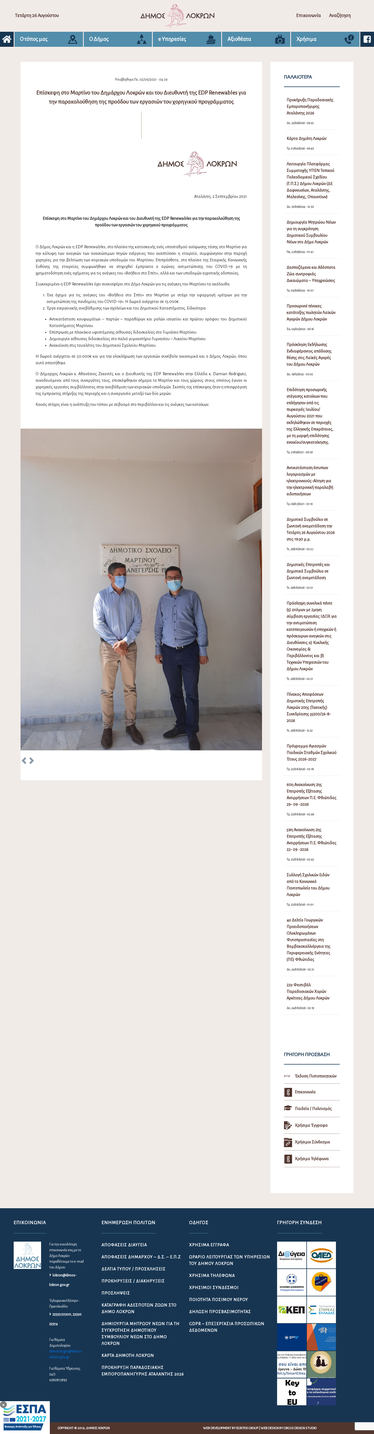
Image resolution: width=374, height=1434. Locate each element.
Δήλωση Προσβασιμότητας (220, 1311)
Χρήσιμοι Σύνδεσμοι (214, 1287)
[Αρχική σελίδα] (7, 39)
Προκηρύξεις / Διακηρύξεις (133, 1281)
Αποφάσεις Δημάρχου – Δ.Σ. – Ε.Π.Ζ (141, 1257)
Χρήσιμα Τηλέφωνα (212, 1275)
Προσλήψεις (116, 1293)
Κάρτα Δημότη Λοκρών (128, 1355)
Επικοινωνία (308, 15)
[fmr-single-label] (291, 1255)
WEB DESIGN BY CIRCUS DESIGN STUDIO (289, 1428)
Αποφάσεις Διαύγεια (124, 1245)
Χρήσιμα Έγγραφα (209, 1245)
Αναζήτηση (340, 15)
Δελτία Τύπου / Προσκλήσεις (134, 1269)
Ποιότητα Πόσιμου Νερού (218, 1299)
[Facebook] (367, 39)
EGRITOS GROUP (247, 1428)
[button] (24, 761)
